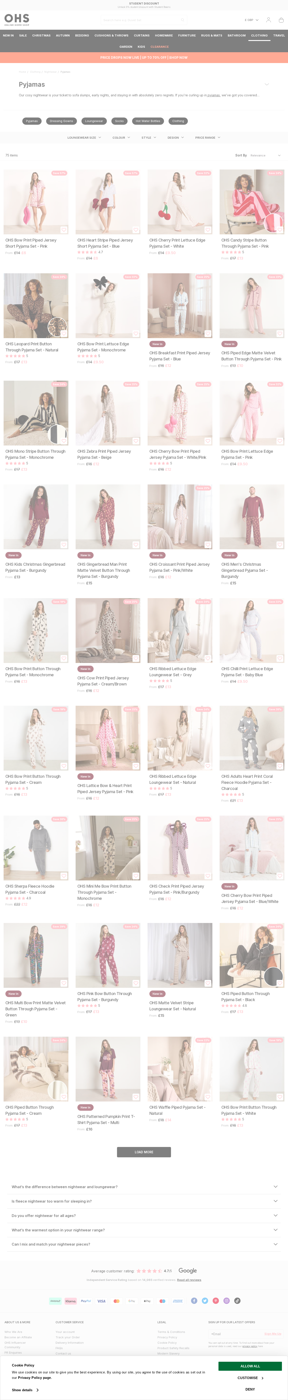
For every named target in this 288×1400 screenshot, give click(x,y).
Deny (250, 1389)
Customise (248, 1378)
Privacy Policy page (34, 1378)
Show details (22, 1390)
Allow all (250, 1366)
